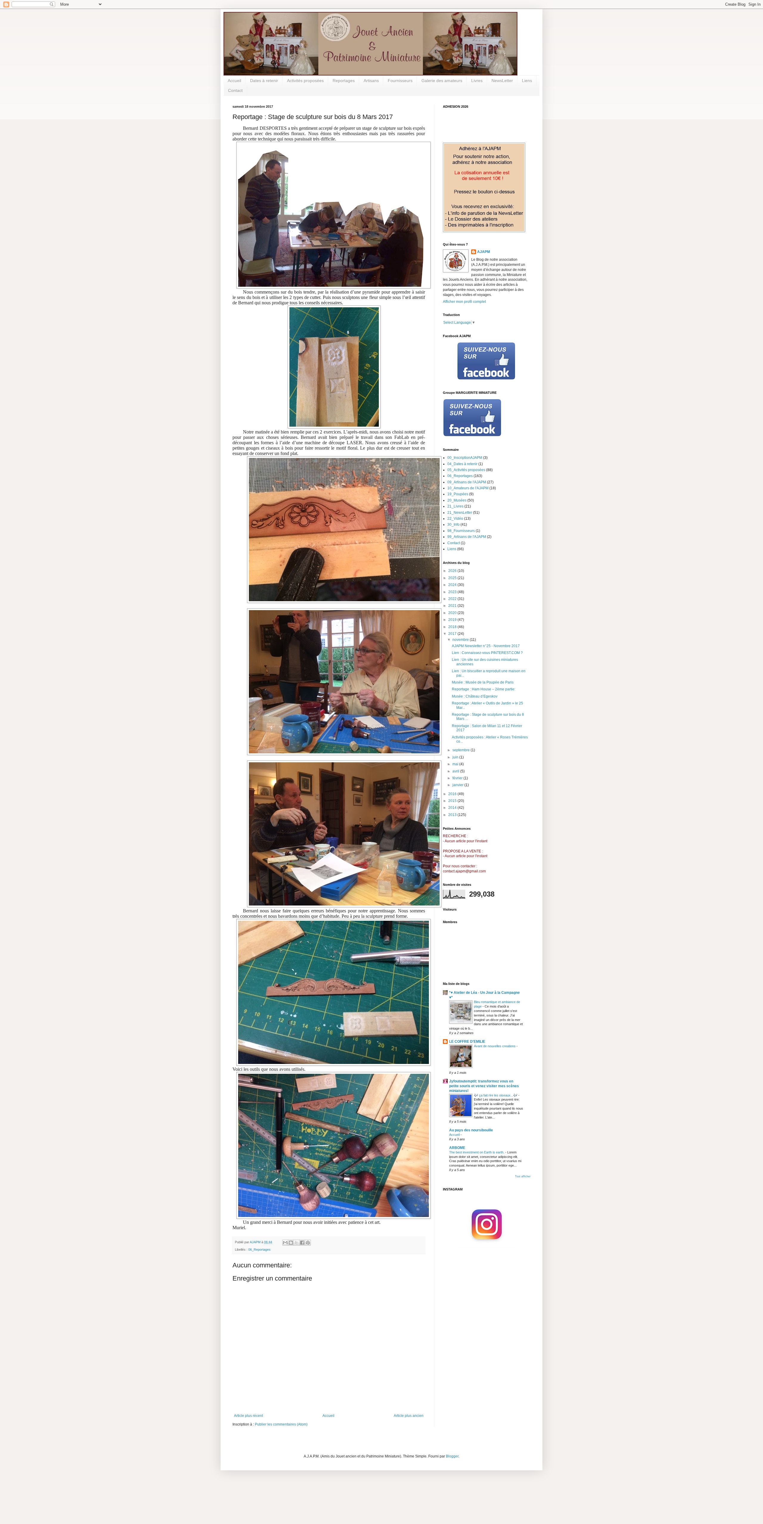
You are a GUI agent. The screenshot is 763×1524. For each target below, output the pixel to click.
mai (455, 764)
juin (455, 757)
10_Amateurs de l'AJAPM (467, 488)
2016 (453, 794)
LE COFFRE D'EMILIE (467, 1041)
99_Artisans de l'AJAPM (466, 537)
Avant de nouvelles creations (495, 1046)
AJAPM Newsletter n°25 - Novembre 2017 (486, 646)
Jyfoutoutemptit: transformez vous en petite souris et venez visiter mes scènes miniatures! (484, 1086)
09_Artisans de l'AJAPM (466, 482)
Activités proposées (305, 80)
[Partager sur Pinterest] (308, 1243)
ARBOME (457, 1148)
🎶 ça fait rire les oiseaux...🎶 (496, 1095)
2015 (453, 801)
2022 (453, 599)
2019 (453, 620)
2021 (453, 606)
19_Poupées (457, 494)
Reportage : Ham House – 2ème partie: (483, 689)
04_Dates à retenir (462, 464)
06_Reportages (259, 1249)
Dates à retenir (264, 80)
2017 (453, 634)
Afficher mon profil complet (464, 302)
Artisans (371, 80)
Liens (527, 80)
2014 (453, 808)
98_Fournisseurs (461, 531)
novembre (461, 640)
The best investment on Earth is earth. (477, 1152)
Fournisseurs (400, 80)
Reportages (344, 80)
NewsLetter (502, 80)
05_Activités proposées (466, 470)
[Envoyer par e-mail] (285, 1243)
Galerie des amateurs (441, 80)
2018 (453, 627)
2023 (453, 592)
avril (456, 771)
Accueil (234, 80)
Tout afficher (523, 1176)
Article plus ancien (409, 1416)
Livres (477, 80)
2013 (453, 815)
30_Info (453, 524)
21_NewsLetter (459, 512)
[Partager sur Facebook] (302, 1243)
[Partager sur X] (297, 1243)
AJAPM (483, 252)
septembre (461, 750)
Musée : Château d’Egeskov (474, 696)
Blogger (452, 1456)
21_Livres (455, 506)
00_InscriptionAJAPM (464, 458)
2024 (453, 585)
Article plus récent (248, 1416)
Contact (235, 90)
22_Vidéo (455, 518)
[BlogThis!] (291, 1243)
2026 (453, 571)
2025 (453, 578)
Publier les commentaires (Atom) (281, 1424)
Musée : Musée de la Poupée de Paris (483, 682)
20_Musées (456, 500)
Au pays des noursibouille (471, 1130)
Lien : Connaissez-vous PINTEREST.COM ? (487, 653)
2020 (453, 613)
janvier (458, 785)
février (457, 778)
